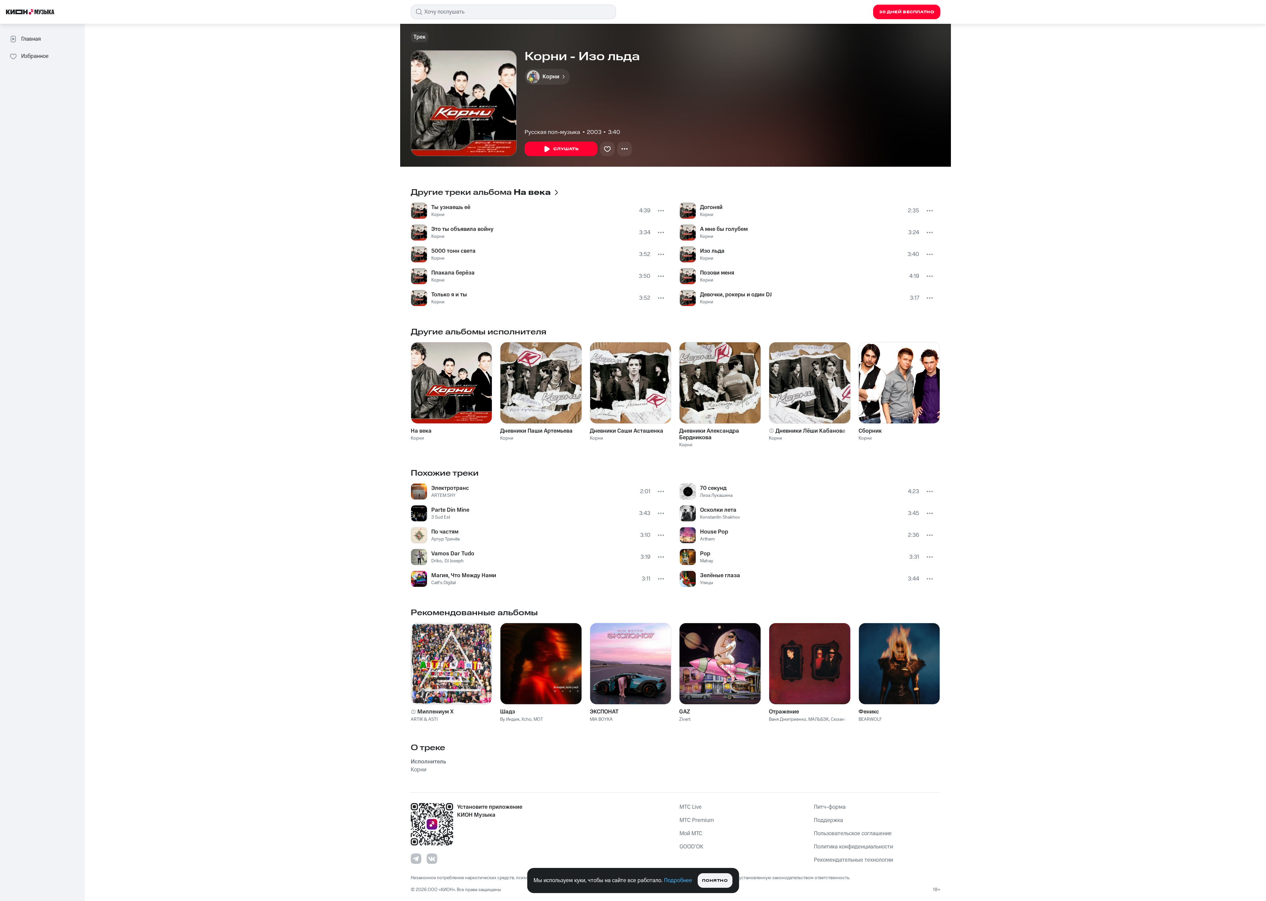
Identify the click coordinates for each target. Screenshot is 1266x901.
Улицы (706, 582)
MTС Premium (697, 820)
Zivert (684, 719)
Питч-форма (830, 807)
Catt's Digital (443, 582)
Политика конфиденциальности (853, 847)
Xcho (526, 719)
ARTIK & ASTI (424, 719)
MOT (538, 719)
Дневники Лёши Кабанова (810, 431)
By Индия (509, 719)
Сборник (870, 431)
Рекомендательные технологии (853, 860)
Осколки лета (718, 510)
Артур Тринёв (445, 539)
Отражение (784, 711)
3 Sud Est (440, 517)
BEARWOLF (870, 719)
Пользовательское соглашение (853, 833)
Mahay (706, 561)
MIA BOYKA (601, 719)
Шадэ (507, 711)
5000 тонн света (453, 251)
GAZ (684, 711)
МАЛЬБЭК (818, 719)
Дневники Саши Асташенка (626, 431)
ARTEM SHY (443, 495)
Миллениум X (435, 711)
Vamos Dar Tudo (452, 554)
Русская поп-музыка (552, 132)
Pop (705, 554)
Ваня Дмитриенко (787, 719)
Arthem (707, 539)
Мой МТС (691, 833)
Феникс (869, 711)
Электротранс (450, 488)
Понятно (714, 880)
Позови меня (717, 273)
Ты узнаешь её (450, 207)
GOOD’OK (691, 847)
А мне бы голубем (724, 229)
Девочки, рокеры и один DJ (736, 295)
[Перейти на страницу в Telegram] (416, 858)
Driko (436, 561)
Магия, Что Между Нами (463, 575)
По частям (444, 532)
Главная (31, 39)
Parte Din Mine (450, 510)
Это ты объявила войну (462, 229)
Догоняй (711, 207)
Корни (438, 214)
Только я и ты (449, 295)
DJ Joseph (454, 561)
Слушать (566, 149)
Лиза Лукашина (716, 495)
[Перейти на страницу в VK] (432, 858)
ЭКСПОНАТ (604, 711)
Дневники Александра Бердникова (709, 434)
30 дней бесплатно (906, 12)
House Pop (714, 532)
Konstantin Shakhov (720, 517)
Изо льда (712, 251)
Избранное (35, 56)
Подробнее (678, 880)
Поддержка (828, 820)
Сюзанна (840, 719)
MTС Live (691, 807)
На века (421, 431)
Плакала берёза (453, 273)
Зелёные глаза (720, 575)
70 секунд (713, 488)
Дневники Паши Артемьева (536, 431)
